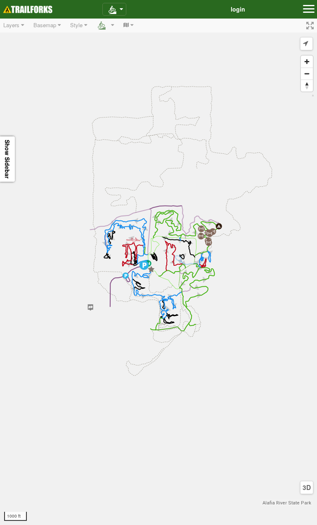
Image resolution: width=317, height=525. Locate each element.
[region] (158, 272)
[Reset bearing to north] (307, 85)
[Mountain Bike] (114, 9)
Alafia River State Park (287, 503)
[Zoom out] (307, 74)
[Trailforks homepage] (27, 9)
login (238, 9)
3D (307, 487)
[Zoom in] (307, 62)
